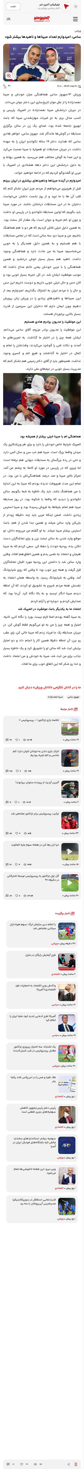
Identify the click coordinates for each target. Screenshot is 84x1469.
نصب (13, 6)
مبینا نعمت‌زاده (55, 697)
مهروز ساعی (73, 697)
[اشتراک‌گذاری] (68, 1464)
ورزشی (78, 31)
